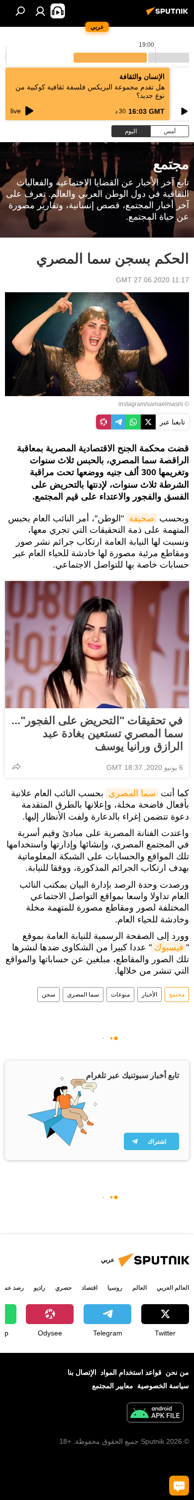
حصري (63, 1287)
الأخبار (149, 994)
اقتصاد (89, 1287)
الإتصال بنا (82, 1372)
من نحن (177, 1372)
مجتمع (177, 994)
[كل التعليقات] (179, 1486)
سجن (48, 994)
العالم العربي (173, 1287)
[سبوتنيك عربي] (169, 15)
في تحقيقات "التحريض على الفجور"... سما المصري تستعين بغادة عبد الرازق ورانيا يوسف (97, 733)
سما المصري (132, 793)
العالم (139, 1287)
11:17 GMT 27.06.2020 (152, 280)
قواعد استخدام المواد (131, 1372)
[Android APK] (155, 1414)
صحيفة (141, 518)
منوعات (120, 994)
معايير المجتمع (112, 1386)
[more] (16, 766)
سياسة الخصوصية (163, 1386)
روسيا (114, 1287)
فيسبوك (169, 947)
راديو (39, 1287)
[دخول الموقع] (40, 11)
